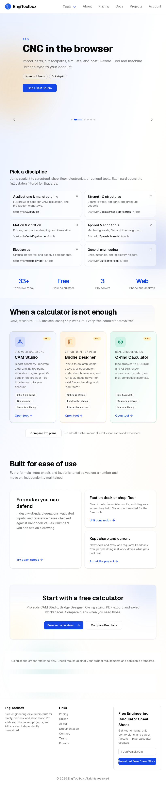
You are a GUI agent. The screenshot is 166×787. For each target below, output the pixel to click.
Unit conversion (100, 520)
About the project (102, 561)
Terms (63, 738)
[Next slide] (151, 119)
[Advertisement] (83, 683)
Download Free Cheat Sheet (137, 761)
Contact (64, 733)
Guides (63, 719)
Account (155, 6)
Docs (119, 6)
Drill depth (58, 76)
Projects (136, 6)
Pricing (103, 6)
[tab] (71, 119)
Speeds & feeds (35, 76)
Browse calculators (60, 625)
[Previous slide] (14, 119)
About (87, 6)
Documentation (69, 729)
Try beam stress (27, 560)
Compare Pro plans (43, 433)
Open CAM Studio (40, 88)
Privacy (64, 743)
